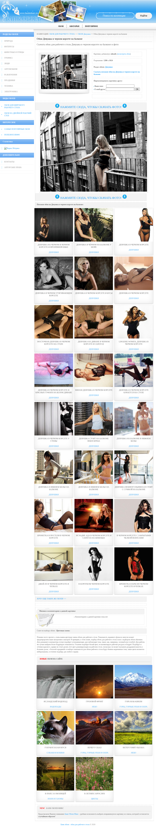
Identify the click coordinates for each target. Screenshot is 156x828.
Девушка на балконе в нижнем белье (134, 439)
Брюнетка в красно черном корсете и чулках (133, 585)
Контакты (9, 162)
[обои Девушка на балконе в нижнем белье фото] (133, 418)
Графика (8, 58)
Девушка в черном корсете (134, 245)
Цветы (94, 799)
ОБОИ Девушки (84, 34)
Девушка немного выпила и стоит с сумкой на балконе (134, 488)
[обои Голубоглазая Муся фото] (55, 727)
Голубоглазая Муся (55, 747)
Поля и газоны (55, 799)
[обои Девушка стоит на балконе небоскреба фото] (93, 418)
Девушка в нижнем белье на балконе (53, 488)
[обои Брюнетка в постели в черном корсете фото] (53, 515)
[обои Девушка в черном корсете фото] (133, 225)
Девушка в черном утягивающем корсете (53, 294)
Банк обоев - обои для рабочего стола (75, 824)
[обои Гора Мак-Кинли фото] (133, 681)
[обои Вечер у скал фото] (94, 727)
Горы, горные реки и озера (133, 707)
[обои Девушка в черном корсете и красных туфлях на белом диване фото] (53, 370)
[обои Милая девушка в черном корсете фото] (93, 370)
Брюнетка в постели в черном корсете (53, 536)
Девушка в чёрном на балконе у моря (93, 246)
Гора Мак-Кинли (133, 701)
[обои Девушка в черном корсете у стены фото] (53, 418)
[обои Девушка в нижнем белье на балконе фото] (53, 467)
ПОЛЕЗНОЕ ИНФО (12, 135)
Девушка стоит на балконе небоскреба (94, 439)
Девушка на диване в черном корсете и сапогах (94, 342)
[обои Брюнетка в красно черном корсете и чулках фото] (133, 564)
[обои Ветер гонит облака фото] (133, 727)
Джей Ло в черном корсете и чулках (53, 585)
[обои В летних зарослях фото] (94, 773)
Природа (8, 41)
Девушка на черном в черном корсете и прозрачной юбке (54, 246)
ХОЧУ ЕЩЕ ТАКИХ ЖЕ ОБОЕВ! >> (51, 599)
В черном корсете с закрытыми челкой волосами (134, 536)
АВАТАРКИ (74, 26)
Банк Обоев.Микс (71, 814)
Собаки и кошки (55, 753)
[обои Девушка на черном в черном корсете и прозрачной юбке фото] (53, 225)
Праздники (9, 80)
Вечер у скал (94, 747)
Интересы (9, 47)
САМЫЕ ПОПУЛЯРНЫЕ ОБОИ (17, 129)
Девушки (109, 67)
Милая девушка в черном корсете (93, 390)
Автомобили (10, 69)
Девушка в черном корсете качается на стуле (134, 391)
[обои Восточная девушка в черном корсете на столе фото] (53, 321)
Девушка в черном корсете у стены (53, 439)
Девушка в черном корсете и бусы (93, 293)
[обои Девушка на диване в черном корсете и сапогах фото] (93, 321)
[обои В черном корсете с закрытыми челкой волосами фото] (133, 515)
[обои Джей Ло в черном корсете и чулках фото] (53, 564)
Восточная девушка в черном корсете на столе (53, 342)
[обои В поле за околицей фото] (55, 773)
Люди (7, 63)
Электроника (11, 92)
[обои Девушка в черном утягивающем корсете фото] (53, 273)
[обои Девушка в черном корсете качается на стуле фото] (133, 370)
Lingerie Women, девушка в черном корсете (134, 342)
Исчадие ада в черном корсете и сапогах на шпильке (93, 536)
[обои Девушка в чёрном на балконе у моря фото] (93, 225)
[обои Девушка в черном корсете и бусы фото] (93, 273)
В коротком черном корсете (93, 584)
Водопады (55, 707)
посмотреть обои (123, 54)
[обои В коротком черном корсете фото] (93, 564)
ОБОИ (61, 26)
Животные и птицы (14, 52)
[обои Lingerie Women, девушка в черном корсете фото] (133, 321)
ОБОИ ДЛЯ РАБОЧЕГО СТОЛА (62, 34)
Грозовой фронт (94, 701)
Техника (8, 86)
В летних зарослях (94, 793)
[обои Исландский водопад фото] (55, 681)
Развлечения (10, 75)
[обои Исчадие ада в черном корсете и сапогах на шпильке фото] (93, 515)
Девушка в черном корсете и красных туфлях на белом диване (53, 391)
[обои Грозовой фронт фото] (94, 681)
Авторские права (13, 167)
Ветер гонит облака (133, 747)
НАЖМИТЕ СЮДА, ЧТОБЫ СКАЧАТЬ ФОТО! (91, 107)
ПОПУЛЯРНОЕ (91, 26)
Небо (94, 707)
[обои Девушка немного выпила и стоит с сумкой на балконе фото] (133, 467)
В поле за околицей (55, 793)
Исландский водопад (55, 701)
